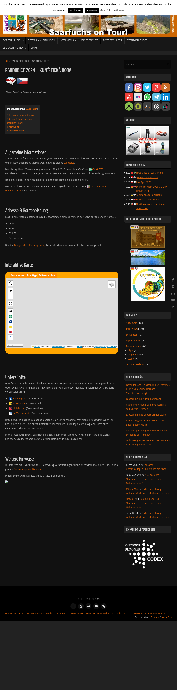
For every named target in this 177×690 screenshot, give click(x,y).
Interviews (132, 328)
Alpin (130, 350)
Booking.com (20, 398)
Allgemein (131, 322)
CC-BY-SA (111, 346)
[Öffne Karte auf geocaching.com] (10, 316)
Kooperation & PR (155, 613)
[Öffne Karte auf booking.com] (10, 321)
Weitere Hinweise (15, 130)
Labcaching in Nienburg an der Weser (146, 414)
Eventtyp (32, 275)
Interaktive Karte (15, 122)
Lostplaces (131, 334)
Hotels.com (19, 408)
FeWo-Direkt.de (21, 413)
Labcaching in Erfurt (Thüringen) (143, 398)
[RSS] (173, 307)
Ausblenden (31, 108)
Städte (131, 358)
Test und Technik (135, 364)
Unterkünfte (13, 126)
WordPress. (168, 617)
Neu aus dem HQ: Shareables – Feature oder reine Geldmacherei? (145, 479)
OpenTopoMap (100, 346)
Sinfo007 (131, 498)
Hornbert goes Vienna (148, 199)
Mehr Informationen (112, 10)
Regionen (133, 354)
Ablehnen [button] (92, 10)
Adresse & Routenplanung (20, 118)
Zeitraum (44, 275)
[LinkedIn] (173, 293)
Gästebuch (123, 613)
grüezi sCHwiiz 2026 (147, 177)
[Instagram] (173, 287)
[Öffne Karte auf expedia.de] (10, 326)
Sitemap (137, 613)
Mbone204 (132, 489)
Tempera (155, 617)
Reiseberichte (133, 346)
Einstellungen (17, 275)
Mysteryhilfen (133, 340)
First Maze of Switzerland (150, 172)
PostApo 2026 (143, 182)
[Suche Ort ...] (10, 283)
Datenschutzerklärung (100, 613)
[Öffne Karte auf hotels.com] (10, 332)
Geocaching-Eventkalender (28, 469)
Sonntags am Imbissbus (149, 194)
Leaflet (37, 346)
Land (53, 275)
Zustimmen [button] (75, 10)
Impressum (77, 613)
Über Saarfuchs (14, 613)
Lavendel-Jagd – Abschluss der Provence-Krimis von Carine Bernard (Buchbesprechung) (148, 389)
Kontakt (62, 613)
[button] (10, 290)
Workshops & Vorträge (40, 613)
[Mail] (173, 300)
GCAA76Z (97, 169)
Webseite (69, 162)
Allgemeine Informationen (20, 114)
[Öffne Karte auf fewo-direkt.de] (10, 337)
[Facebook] (173, 280)
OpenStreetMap (58, 346)
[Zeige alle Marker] (10, 311)
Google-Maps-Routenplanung (30, 245)
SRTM (79, 346)
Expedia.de (19, 403)
